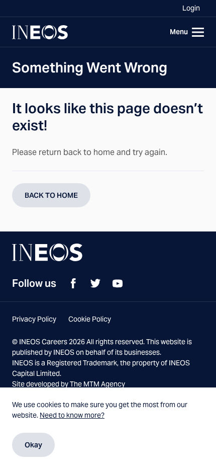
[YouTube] (118, 283)
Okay (33, 444)
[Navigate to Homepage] (40, 32)
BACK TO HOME (51, 195)
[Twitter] (95, 283)
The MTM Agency (97, 383)
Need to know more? (72, 415)
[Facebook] (73, 283)
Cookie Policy (89, 319)
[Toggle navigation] (185, 32)
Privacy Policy (34, 319)
